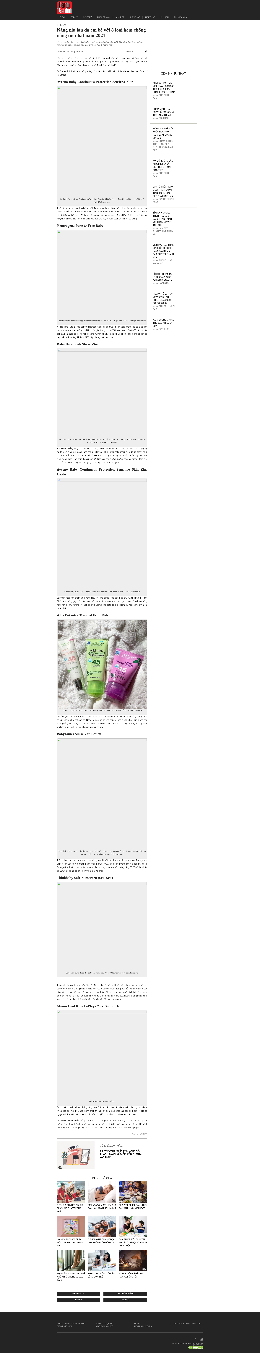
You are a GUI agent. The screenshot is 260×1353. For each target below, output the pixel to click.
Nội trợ (87, 17)
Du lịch (164, 17)
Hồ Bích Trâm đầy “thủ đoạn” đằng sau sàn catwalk (162, 277)
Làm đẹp (119, 17)
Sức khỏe (135, 17)
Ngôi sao (164, 118)
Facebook (195, 1339)
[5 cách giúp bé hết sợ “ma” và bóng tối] (133, 1260)
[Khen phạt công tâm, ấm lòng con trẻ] (102, 1260)
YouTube (201, 1339)
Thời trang (103, 17)
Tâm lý (74, 17)
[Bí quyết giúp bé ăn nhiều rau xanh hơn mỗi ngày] (133, 1192)
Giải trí (163, 306)
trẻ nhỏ (125, 1300)
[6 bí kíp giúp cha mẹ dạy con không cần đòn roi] (102, 1226)
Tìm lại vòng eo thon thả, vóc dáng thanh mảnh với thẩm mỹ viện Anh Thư (163, 218)
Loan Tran (64, 51)
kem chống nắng (125, 1294)
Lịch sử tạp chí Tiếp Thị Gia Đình (70, 1324)
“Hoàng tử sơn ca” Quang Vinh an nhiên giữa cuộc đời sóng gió (163, 298)
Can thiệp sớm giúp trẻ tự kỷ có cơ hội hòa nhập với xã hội (133, 1242)
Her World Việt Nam (104, 1324)
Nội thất (150, 17)
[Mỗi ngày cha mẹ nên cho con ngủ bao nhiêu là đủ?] (102, 1192)
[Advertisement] (173, 45)
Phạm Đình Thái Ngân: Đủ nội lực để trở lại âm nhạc (163, 112)
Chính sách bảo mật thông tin (187, 1324)
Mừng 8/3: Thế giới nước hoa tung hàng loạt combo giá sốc (163, 133)
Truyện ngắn (181, 17)
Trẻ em (61, 24)
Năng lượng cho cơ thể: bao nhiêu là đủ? (163, 322)
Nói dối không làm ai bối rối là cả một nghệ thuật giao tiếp (163, 165)
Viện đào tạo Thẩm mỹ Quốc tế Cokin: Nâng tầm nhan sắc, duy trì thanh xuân (163, 251)
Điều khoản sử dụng (143, 1326)
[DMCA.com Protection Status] (195, 1347)
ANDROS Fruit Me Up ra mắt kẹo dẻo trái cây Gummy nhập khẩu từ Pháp (164, 87)
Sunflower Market (104, 1326)
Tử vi (62, 17)
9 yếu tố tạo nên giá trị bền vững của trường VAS (70, 1208)
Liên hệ (137, 1324)
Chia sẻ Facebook (146, 52)
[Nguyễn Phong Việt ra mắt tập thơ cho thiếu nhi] (71, 1226)
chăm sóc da (78, 1294)
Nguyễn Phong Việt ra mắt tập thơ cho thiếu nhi (70, 1242)
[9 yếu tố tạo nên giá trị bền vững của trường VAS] (71, 1192)
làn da (78, 1300)
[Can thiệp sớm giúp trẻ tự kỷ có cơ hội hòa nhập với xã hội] (133, 1226)
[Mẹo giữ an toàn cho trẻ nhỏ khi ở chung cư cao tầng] (71, 1260)
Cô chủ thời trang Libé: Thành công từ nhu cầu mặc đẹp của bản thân (163, 191)
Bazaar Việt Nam (64, 1326)
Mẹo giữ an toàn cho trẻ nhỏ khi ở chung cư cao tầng (71, 1276)
